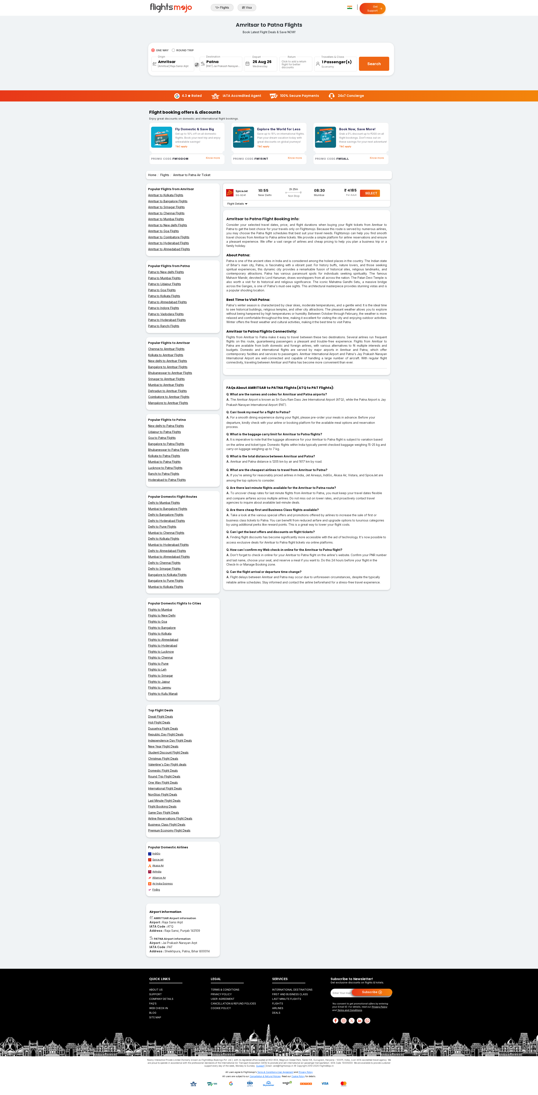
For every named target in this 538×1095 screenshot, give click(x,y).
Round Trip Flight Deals (164, 776)
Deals (276, 1012)
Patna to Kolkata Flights (164, 296)
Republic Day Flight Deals (165, 734)
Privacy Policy (221, 994)
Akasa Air (158, 865)
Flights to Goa (157, 621)
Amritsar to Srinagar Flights (166, 207)
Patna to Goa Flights (162, 290)
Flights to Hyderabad (162, 645)
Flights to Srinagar (160, 675)
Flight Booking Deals (162, 806)
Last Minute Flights (286, 998)
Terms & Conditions (225, 989)
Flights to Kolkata (159, 633)
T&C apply (181, 146)
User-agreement (223, 998)
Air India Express (162, 883)
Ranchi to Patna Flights (163, 473)
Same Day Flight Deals (163, 812)
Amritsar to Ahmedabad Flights (169, 249)
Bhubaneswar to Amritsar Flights (170, 373)
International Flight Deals (165, 788)
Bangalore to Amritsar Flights (167, 367)
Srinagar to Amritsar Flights (166, 379)
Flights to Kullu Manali (163, 693)
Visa (249, 7)
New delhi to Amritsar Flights (167, 361)
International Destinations (292, 989)
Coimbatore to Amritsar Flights (168, 397)
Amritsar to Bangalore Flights (167, 201)
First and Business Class (290, 994)
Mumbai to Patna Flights (164, 461)
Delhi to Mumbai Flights (164, 502)
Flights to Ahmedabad (163, 639)
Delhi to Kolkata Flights (163, 538)
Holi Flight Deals (159, 722)
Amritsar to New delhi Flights (167, 225)
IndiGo (156, 853)
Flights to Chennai (160, 657)
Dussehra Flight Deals (163, 728)
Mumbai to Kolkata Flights (165, 586)
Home (152, 175)
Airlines (277, 1008)
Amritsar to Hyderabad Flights (168, 243)
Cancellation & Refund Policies (233, 1003)
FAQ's (153, 1003)
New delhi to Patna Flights (166, 426)
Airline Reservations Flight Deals (170, 818)
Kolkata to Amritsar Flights (165, 355)
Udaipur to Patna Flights (164, 432)
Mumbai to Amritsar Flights (166, 385)
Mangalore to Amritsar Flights (168, 403)
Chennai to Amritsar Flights (166, 349)
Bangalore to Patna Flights (166, 444)
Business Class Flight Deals (166, 824)
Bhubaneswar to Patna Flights (168, 449)
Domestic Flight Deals (163, 770)
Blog (152, 1012)
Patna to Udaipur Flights (164, 284)
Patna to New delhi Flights (166, 272)
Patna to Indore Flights (163, 308)
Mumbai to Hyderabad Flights (168, 544)
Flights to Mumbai (160, 609)
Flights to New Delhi (161, 615)
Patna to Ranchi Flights (163, 326)
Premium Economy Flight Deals (169, 830)
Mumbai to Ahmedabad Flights (169, 556)
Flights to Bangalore (162, 627)
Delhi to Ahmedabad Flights (167, 551)
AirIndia (156, 871)
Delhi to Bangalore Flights (165, 514)
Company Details (161, 998)
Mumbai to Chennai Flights (166, 532)
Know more (213, 157)
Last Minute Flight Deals (164, 800)
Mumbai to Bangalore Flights (167, 509)
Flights (224, 7)
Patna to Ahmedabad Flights (167, 302)
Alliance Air (159, 877)
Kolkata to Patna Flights (164, 456)
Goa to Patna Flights (162, 438)
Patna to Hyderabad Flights (167, 320)
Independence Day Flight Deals (170, 740)
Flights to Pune (158, 663)
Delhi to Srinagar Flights (164, 568)
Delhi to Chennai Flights (164, 563)
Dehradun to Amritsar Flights (167, 391)
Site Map (155, 1017)
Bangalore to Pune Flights (166, 580)
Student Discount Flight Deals (168, 752)
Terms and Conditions (349, 1010)
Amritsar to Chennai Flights (166, 213)
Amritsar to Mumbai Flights (166, 219)
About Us (156, 989)
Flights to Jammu (159, 687)
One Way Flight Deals (163, 782)
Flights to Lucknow (161, 651)
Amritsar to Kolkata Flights (165, 195)
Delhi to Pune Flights (162, 526)
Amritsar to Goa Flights (163, 231)
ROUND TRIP (185, 50)
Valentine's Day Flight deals (167, 764)
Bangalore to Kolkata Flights (167, 574)
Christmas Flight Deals (163, 758)
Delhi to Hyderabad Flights (166, 520)
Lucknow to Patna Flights (165, 468)
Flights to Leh (157, 669)
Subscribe (370, 992)
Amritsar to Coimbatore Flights (168, 237)
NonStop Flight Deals (162, 794)
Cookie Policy (221, 1008)
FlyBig (156, 889)
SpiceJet (158, 859)
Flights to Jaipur (159, 681)
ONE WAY (162, 50)
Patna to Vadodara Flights (166, 314)
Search (374, 64)
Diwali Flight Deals (160, 716)
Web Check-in (158, 1008)
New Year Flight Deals (163, 746)
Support (155, 994)
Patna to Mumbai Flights (164, 278)
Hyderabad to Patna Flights (167, 480)
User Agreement (285, 1072)
